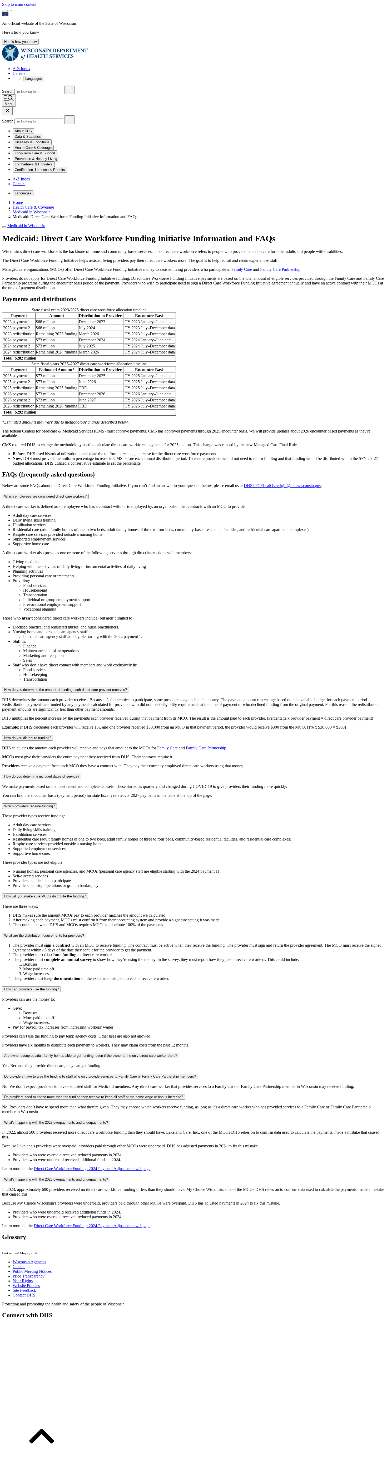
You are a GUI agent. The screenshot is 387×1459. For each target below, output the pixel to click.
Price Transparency (28, 1276)
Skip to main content (19, 4)
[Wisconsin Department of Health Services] (45, 59)
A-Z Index (21, 68)
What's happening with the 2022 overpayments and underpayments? (56, 1122)
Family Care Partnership (280, 269)
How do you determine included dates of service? (41, 776)
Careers (19, 73)
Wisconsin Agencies (29, 1262)
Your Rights (23, 1281)
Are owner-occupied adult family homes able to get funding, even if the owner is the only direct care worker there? (90, 1056)
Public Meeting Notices (32, 1271)
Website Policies (26, 1285)
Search (8, 91)
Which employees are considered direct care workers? (45, 496)
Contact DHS (24, 1295)
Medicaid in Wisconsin (26, 225)
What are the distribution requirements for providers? (44, 935)
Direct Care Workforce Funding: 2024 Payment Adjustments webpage (92, 1168)
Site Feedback (24, 1290)
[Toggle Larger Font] (4, 10)
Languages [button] (33, 79)
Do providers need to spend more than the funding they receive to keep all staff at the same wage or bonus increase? (93, 1097)
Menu (9, 104)
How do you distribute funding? (27, 738)
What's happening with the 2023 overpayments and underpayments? (56, 1179)
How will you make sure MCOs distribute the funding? (45, 896)
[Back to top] (41, 1454)
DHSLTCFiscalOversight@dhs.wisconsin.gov (282, 485)
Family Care (241, 269)
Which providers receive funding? (29, 806)
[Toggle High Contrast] (9, 10)
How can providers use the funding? (31, 989)
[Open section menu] (4, 227)
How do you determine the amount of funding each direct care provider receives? (65, 690)
